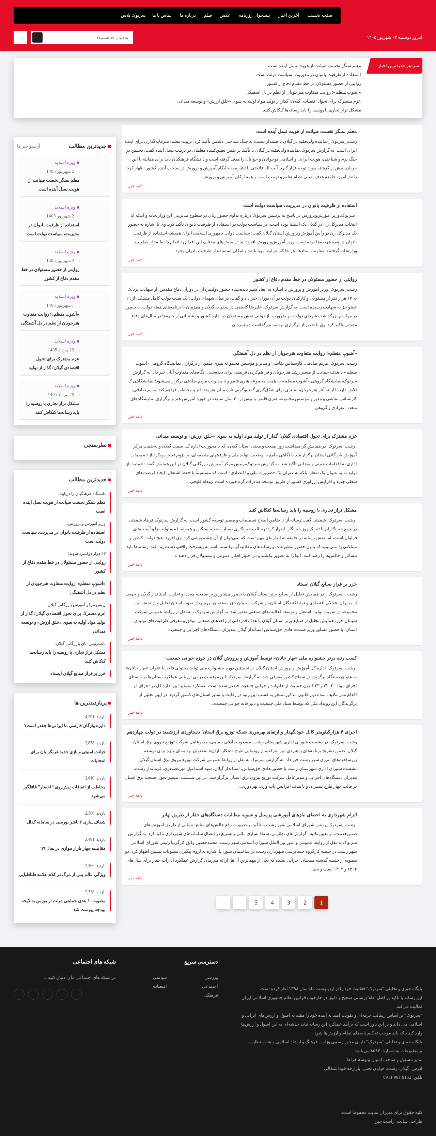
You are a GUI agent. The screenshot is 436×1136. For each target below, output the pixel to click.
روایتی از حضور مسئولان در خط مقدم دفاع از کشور (314, 83)
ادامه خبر (135, 185)
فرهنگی (211, 995)
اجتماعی (210, 986)
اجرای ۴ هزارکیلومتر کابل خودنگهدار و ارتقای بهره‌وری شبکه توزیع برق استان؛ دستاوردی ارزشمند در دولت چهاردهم (242, 731)
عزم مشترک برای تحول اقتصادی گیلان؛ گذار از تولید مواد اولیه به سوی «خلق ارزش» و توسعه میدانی (269, 101)
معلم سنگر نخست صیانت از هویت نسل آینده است (314, 65)
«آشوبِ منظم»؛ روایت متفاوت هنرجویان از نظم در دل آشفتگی (303, 92)
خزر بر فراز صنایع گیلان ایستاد (327, 584)
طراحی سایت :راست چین (398, 1121)
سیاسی (160, 977)
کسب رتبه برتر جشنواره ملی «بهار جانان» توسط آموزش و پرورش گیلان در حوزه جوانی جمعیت (261, 658)
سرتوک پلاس (133, 15)
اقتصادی (159, 986)
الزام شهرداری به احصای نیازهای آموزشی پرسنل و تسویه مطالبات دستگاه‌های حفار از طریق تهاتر (259, 814)
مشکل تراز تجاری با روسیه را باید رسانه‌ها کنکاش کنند (312, 109)
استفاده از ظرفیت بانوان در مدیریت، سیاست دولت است (308, 74)
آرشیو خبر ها (28, 146)
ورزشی (211, 977)
